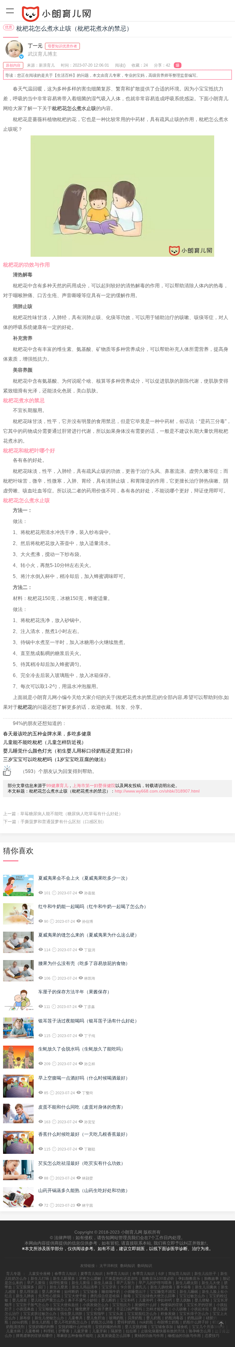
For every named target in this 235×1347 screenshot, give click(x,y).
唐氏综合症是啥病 (105, 1296)
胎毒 (127, 1296)
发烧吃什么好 (146, 1305)
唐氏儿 (140, 1287)
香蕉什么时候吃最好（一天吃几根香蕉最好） (84, 1134)
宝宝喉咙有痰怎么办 (54, 1309)
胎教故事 (211, 1278)
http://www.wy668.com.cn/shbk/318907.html (157, 791)
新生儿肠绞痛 (161, 1287)
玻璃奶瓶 (116, 1318)
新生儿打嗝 (40, 1278)
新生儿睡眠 (189, 1292)
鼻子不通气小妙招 (82, 1300)
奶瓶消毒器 (174, 1318)
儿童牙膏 (80, 1331)
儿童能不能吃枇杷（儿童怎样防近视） (44, 742)
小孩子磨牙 (103, 1309)
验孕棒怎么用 (200, 1331)
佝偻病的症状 (172, 1305)
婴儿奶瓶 (153, 1318)
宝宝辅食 (90, 1292)
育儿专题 (13, 1274)
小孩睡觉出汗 (135, 1292)
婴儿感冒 (19, 1300)
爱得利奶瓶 (126, 1322)
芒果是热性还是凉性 (121, 1278)
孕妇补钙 (164, 1300)
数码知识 (127, 1266)
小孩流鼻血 (25, 1309)
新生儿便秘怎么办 (49, 1318)
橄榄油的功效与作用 (184, 1336)
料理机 (48, 1331)
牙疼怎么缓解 (90, 1278)
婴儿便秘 (202, 1300)
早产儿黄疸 (36, 1283)
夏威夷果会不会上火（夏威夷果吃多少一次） (84, 878)
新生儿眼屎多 (64, 1278)
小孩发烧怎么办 (95, 1305)
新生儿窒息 (59, 1287)
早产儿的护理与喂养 (155, 1283)
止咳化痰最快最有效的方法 (163, 1331)
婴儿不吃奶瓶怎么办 (70, 1322)
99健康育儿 (57, 785)
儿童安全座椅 (39, 1274)
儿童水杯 (13, 1331)
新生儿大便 (211, 1283)
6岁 (161, 1274)
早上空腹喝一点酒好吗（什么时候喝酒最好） (84, 1077)
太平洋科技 (108, 1266)
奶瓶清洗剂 (15, 1327)
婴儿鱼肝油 (96, 1318)
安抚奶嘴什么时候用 (74, 1327)
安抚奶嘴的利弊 (41, 1327)
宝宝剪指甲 (95, 1314)
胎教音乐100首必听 (158, 1278)
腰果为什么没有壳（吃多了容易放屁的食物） (84, 963)
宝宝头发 (116, 1314)
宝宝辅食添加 (162, 1327)
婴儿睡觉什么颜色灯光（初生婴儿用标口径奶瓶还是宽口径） (69, 750)
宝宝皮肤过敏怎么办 (39, 1314)
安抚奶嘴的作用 (108, 1327)
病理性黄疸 (58, 1283)
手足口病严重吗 (129, 1309)
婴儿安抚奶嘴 (136, 1327)
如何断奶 (71, 1292)
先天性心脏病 (49, 1296)
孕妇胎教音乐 (189, 1278)
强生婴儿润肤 (71, 1314)
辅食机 (182, 1327)
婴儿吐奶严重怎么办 (47, 1300)
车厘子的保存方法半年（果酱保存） (75, 991)
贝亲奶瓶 (135, 1318)
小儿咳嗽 (179, 1309)
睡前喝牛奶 (111, 1292)
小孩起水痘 (200, 1309)
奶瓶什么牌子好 (196, 1322)
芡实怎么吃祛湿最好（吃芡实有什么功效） (81, 1163)
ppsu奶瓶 (20, 1322)
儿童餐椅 (32, 1331)
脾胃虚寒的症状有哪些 (34, 1336)
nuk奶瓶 (146, 1322)
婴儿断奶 (108, 1300)
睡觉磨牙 (82, 1309)
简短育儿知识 (179, 1274)
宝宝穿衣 (109, 1287)
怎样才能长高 (157, 1309)
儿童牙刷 (99, 1331)
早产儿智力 (125, 1283)
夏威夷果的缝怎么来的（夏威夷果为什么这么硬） (88, 934)
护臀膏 (63, 1331)
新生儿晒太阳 (187, 1283)
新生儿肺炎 (25, 1296)
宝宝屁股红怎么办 (142, 1314)
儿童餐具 (75, 1318)
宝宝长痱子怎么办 (194, 1314)
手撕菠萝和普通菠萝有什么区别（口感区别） (63, 821)
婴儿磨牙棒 (51, 1292)
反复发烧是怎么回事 (113, 1336)
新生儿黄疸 (81, 1283)
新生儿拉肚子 (205, 1274)
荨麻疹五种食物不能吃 (75, 1336)
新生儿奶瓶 (41, 1322)
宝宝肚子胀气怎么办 (32, 1305)
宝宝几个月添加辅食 (208, 1327)
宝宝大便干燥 (75, 1296)
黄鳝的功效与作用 (149, 1336)
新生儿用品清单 (85, 1287)
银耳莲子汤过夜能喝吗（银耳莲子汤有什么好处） (88, 1020)
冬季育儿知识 (143, 1274)
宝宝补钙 (127, 1300)
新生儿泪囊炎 (206, 1287)
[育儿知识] (117, 15)
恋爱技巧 (212, 1336)
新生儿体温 (103, 1283)
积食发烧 (168, 1314)
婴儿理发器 (29, 1292)
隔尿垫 (116, 1331)
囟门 (42, 1287)
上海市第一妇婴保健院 (94, 785)
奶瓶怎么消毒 (102, 1322)
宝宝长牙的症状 (199, 1305)
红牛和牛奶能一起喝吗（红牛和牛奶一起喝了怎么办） (93, 906)
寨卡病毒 (183, 1287)
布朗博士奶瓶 (168, 1322)
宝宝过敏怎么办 (192, 1296)
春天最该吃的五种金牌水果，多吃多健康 (47, 733)
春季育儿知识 (65, 1274)
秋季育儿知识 (117, 1274)
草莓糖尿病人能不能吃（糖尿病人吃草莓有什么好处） (71, 813)
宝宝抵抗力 (121, 1305)
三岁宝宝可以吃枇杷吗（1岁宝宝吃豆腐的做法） (56, 759)
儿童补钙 (146, 1300)
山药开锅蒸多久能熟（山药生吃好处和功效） (84, 1190)
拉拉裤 (131, 1331)
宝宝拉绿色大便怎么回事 (155, 1296)
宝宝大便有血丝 (66, 1305)
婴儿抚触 (183, 1300)
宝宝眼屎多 (25, 1287)
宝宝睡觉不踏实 (163, 1292)
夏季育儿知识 (91, 1274)
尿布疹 (25, 1318)
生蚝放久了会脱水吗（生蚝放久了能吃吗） (81, 1048)
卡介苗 (125, 1287)
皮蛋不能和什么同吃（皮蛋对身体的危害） (81, 1107)
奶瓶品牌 (194, 1318)
